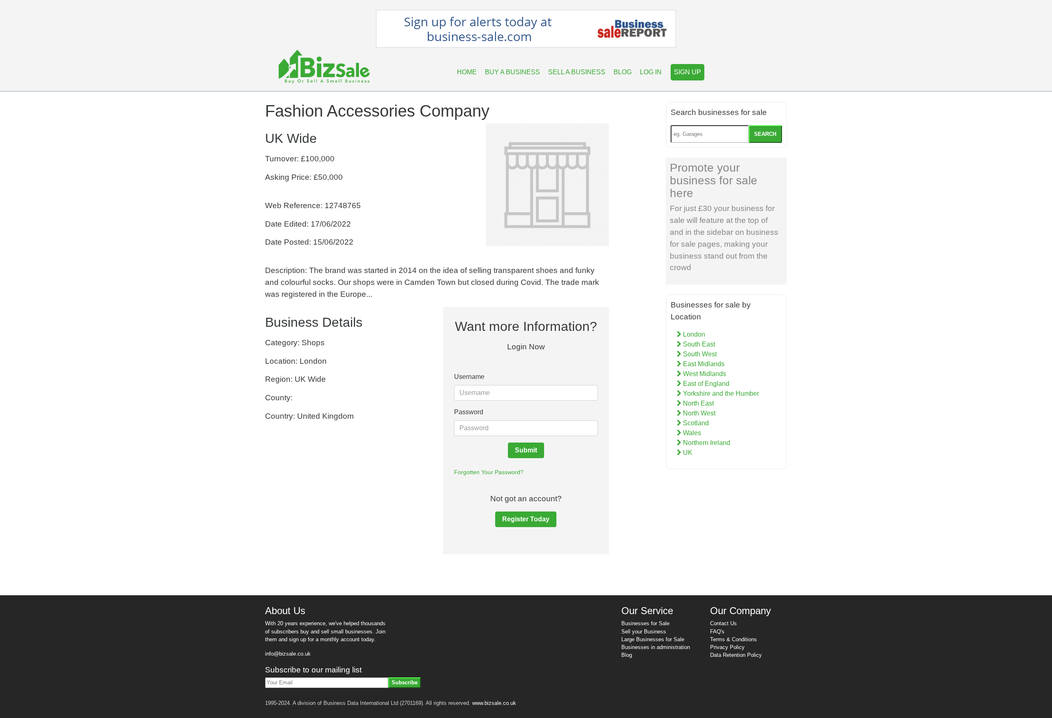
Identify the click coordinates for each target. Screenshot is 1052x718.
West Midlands (703, 373)
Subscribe (405, 682)
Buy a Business (512, 72)
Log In (651, 72)
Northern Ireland (705, 442)
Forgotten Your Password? (489, 472)
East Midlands (702, 363)
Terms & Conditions (733, 639)
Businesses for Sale (645, 623)
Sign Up (687, 72)
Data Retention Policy (736, 655)
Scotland (695, 423)
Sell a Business (576, 72)
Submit (526, 450)
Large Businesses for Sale (652, 639)
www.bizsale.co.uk (494, 703)
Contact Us (723, 623)
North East (697, 403)
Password (468, 411)
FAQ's (717, 632)
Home (467, 72)
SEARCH (765, 134)
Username (469, 376)
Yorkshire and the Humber (720, 393)
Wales (691, 432)
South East (698, 344)
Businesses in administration (655, 647)
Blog (623, 72)
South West (699, 354)
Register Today (525, 519)
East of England (705, 383)
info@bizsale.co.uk (288, 654)
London (693, 334)
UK (686, 452)
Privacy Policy (727, 647)
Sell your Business (643, 632)
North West (698, 413)
